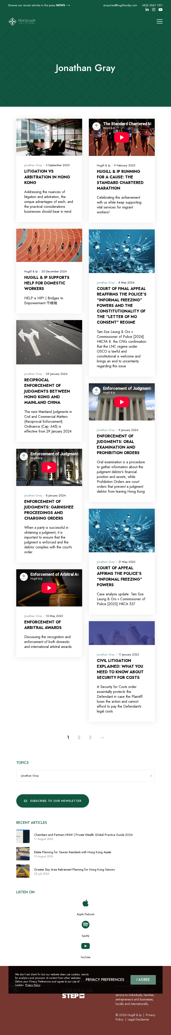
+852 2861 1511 (152, 5)
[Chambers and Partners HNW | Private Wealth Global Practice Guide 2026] (23, 836)
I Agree (143, 979)
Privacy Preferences (105, 979)
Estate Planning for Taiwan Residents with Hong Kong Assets (72, 852)
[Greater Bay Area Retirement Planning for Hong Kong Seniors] (23, 871)
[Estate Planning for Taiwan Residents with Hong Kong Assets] (23, 853)
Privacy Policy (32, 985)
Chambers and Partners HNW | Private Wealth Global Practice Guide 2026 (83, 835)
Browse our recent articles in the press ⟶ (39, 5)
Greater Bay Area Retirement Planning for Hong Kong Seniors (74, 869)
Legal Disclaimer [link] (138, 1019)
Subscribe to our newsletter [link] (55, 801)
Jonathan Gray (33, 165)
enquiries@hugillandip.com (120, 5)
